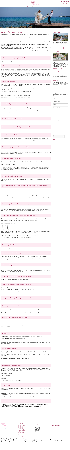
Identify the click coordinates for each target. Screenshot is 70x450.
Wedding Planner (33, 6)
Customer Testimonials (21, 430)
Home (18, 6)
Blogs (47, 6)
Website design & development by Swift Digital (20, 438)
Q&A (46, 6)
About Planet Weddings (21, 429)
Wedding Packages (28, 6)
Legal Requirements (21, 436)
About (40, 6)
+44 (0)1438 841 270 (39, 424)
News (49, 6)
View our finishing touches (57, 68)
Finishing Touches (37, 6)
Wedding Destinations (22, 6)
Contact (52, 6)
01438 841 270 (66, 3)
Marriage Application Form (22, 432)
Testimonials (43, 6)
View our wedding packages (58, 48)
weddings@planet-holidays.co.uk (40, 425)
